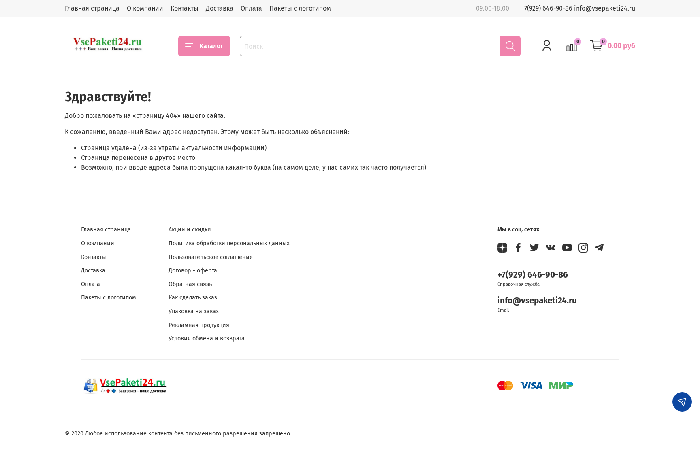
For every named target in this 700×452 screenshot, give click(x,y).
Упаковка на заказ (194, 311)
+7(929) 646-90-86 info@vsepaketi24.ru (578, 8)
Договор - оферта (193, 270)
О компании (145, 8)
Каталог (211, 46)
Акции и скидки (190, 229)
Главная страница (92, 8)
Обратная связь (190, 284)
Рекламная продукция (199, 325)
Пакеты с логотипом (300, 8)
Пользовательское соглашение (211, 257)
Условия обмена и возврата (207, 338)
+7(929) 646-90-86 (532, 275)
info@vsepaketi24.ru (537, 301)
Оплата (251, 8)
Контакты (184, 8)
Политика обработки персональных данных (229, 243)
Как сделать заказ (193, 297)
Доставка (219, 8)
